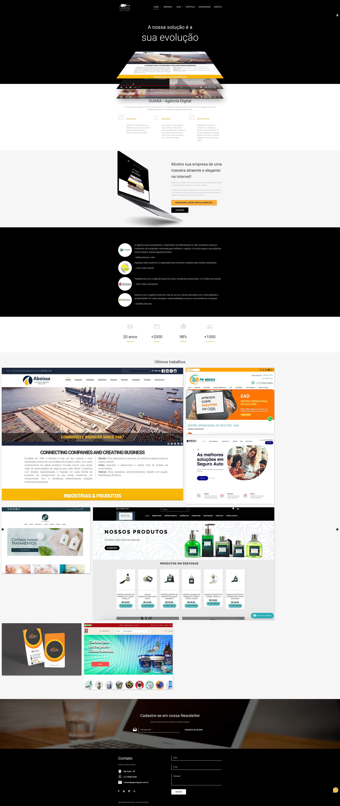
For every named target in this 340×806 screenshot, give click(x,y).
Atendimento (203, 119)
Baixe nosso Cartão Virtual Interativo (194, 203)
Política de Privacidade (142, 802)
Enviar (179, 792)
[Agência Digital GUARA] (124, 7)
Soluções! (166, 119)
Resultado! (131, 119)
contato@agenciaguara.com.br (136, 782)
